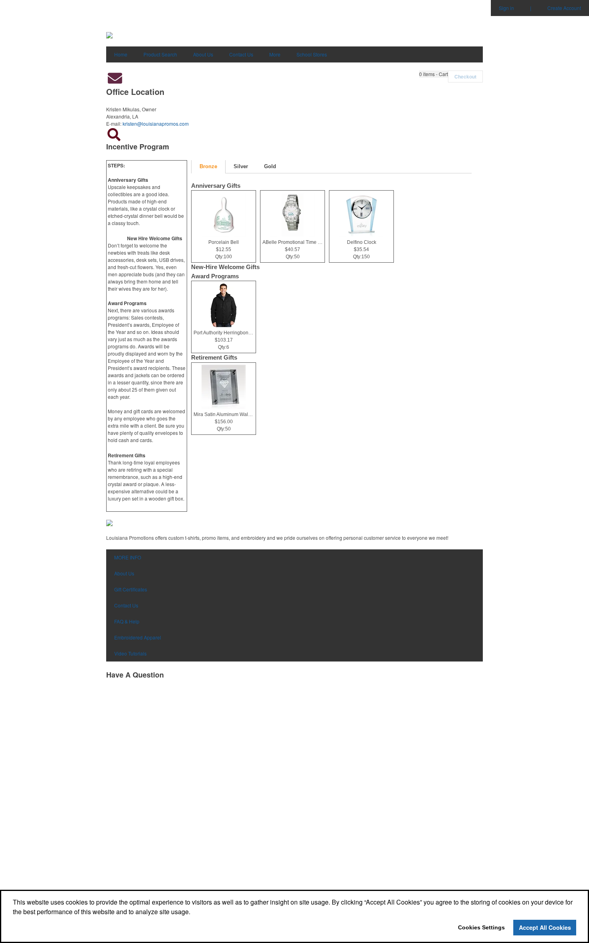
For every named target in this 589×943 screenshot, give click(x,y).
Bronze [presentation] (208, 166)
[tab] (208, 166)
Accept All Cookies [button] (545, 927)
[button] (433, 74)
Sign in (506, 7)
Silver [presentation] (241, 166)
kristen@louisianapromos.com (156, 123)
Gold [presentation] (270, 166)
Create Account (564, 7)
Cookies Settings (481, 927)
